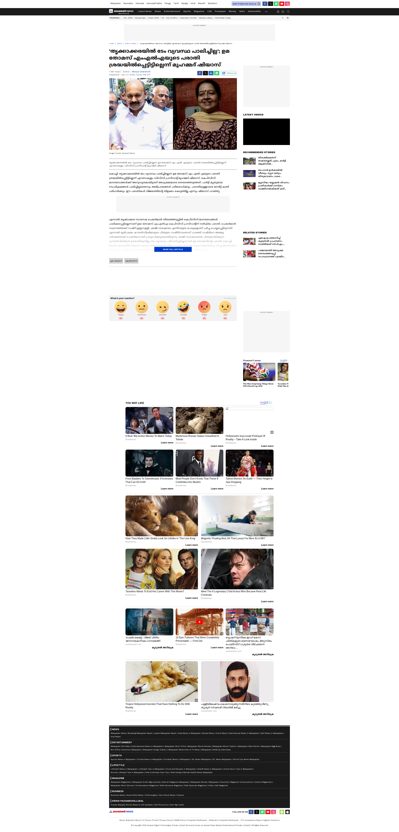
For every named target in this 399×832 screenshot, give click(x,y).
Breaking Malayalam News (140, 733)
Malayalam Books (199, 782)
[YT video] (281, 4)
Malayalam (115, 3)
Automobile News (135, 795)
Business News (118, 795)
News (158, 11)
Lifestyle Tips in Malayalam (151, 769)
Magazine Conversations (241, 782)
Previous (283, 18)
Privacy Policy (166, 820)
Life (209, 11)
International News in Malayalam (244, 733)
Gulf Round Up (161, 805)
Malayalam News (118, 733)
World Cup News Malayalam (246, 759)
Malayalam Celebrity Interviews (216, 750)
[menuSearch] (288, 11)
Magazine (199, 11)
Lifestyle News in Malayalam (124, 769)
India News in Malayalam (189, 733)
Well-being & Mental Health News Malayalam (192, 772)
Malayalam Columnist (219, 782)
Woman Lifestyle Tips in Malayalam (127, 772)
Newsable (128, 3)
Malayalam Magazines (121, 782)
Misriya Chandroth (141, 71)
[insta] (287, 4)
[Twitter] (270, 4)
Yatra (242, 11)
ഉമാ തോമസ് (116, 261)
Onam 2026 (153, 18)
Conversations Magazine (146, 785)
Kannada (140, 3)
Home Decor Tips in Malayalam (238, 769)
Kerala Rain (140, 18)
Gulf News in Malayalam (272, 733)
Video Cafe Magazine (218, 785)
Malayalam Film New (120, 746)
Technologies (151, 795)
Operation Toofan (188, 18)
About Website (126, 820)
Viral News (116, 737)
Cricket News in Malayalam (149, 759)
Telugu (167, 3)
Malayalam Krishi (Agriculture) (146, 782)
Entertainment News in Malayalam (147, 746)
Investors (275, 820)
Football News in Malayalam (177, 759)
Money (232, 11)
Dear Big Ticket (177, 805)
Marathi (201, 3)
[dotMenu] (266, 11)
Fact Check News (167, 795)
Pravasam (220, 11)
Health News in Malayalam (209, 769)
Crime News (221, 733)
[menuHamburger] (283, 12)
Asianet (121, 811)
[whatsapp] (276, 4)
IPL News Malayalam (222, 759)
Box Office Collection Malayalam (126, 750)
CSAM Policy (179, 820)
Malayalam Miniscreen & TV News (184, 750)
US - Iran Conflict (169, 18)
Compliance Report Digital (257, 820)
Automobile (254, 11)
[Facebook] (264, 4)
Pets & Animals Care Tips (157, 772)
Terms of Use (151, 820)
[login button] (279, 12)
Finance (180, 795)
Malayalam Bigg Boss (270, 746)
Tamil (176, 3)
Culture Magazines (263, 782)
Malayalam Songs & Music (155, 750)
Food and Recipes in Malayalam (181, 769)
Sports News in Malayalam (123, 759)
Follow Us (231, 73)
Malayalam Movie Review (199, 746)
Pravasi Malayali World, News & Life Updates (132, 805)
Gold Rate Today (223, 18)
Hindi (192, 3)
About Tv (139, 820)
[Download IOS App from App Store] (287, 812)
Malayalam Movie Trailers (224, 746)
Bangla (184, 3)
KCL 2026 (128, 18)
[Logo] (122, 11)
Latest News (145, 11)
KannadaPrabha (154, 3)
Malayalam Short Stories (122, 785)
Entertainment (172, 11)
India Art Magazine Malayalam (175, 782)
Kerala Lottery (205, 18)
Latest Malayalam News (165, 733)
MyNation (212, 3)
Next (287, 18)
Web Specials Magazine (195, 785)
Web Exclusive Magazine (171, 785)
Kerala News (208, 733)
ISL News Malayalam (201, 759)
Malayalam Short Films (175, 746)
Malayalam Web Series (248, 746)
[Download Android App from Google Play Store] (281, 812)
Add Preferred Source (244, 3)
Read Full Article (173, 249)
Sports (187, 11)
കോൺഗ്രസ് (131, 261)
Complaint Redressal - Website (202, 820)
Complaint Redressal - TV (231, 820)
